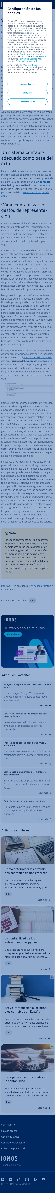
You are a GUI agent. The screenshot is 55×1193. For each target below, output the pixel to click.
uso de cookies (40, 56)
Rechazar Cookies (27, 101)
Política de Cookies (28, 58)
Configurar (25, 54)
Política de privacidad (26, 61)
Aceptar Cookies (32, 65)
